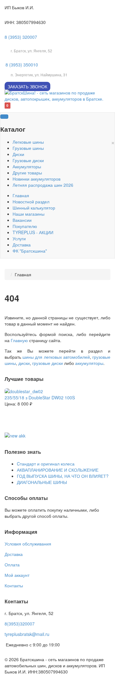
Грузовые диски (28, 160)
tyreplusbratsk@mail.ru (27, 634)
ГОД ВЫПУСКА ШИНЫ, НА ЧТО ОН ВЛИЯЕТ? (63, 476)
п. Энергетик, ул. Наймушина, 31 (39, 74)
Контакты (14, 585)
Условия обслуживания (28, 544)
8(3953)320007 (20, 624)
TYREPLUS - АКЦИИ (33, 232)
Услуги (19, 238)
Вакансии (22, 220)
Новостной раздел (31, 201)
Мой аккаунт (17, 575)
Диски (18, 154)
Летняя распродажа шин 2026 (43, 185)
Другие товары (27, 173)
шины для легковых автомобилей (56, 357)
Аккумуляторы (27, 166)
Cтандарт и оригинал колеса (46, 464)
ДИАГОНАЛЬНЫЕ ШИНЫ (42, 482)
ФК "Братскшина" (30, 251)
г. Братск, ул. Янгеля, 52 (31, 50)
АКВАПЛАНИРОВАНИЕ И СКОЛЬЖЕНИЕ (57, 470)
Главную (19, 340)
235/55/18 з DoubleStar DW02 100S (40, 397)
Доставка (22, 245)
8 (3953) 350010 (22, 65)
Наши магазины (28, 214)
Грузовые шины (28, 148)
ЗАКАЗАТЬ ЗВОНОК (27, 86)
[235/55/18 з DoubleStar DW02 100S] (24, 391)
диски (24, 363)
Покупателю (25, 226)
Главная (21, 195)
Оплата (12, 564)
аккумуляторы (89, 363)
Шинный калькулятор (34, 208)
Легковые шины (28, 142)
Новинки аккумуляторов (36, 179)
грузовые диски (47, 363)
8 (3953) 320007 (21, 37)
